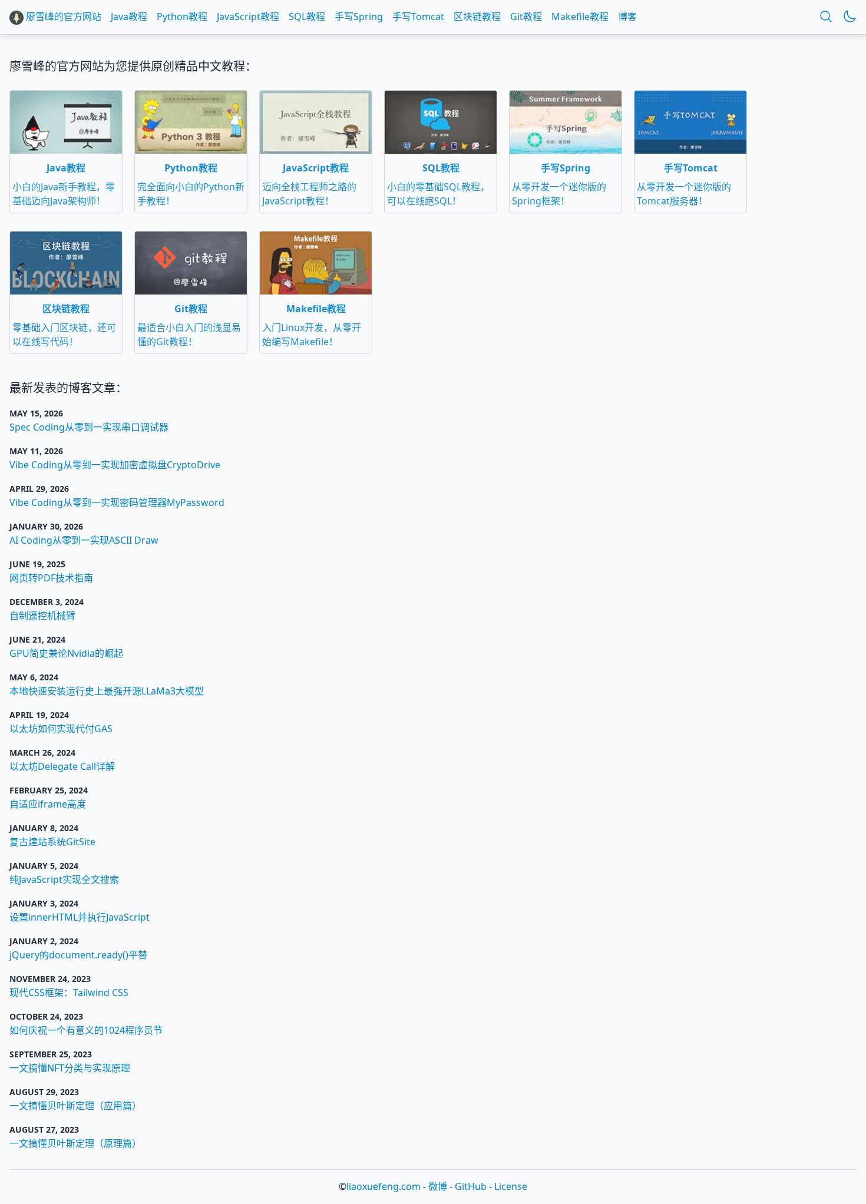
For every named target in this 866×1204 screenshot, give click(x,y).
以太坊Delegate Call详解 (62, 766)
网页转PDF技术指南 (51, 577)
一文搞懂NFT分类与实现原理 (69, 1067)
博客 (627, 16)
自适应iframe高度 (47, 804)
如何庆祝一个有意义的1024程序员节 (86, 1030)
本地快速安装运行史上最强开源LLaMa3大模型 (106, 690)
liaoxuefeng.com (383, 1186)
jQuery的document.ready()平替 (78, 954)
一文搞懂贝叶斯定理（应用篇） (75, 1105)
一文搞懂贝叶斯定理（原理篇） (75, 1143)
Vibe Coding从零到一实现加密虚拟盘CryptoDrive (114, 464)
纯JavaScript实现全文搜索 (64, 879)
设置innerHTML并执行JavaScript (79, 917)
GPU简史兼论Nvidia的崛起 (66, 653)
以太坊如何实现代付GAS (61, 728)
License (510, 1186)
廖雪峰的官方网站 (62, 16)
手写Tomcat (418, 16)
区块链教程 (477, 16)
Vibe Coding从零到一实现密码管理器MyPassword (116, 502)
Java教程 (129, 16)
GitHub (471, 1186)
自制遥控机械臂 (42, 615)
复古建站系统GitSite (52, 841)
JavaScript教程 (248, 16)
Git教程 (526, 16)
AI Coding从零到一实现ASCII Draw (83, 540)
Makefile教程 (580, 16)
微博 (437, 1186)
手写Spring (359, 16)
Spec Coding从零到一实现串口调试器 (88, 427)
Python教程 (182, 16)
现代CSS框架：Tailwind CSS (68, 992)
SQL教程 (307, 16)
